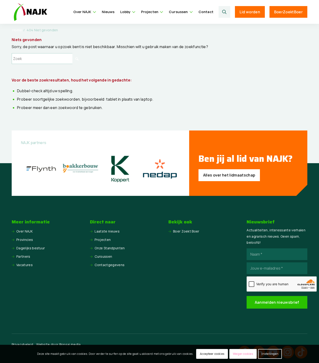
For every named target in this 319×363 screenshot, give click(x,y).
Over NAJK (24, 231)
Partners (23, 256)
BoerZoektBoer (288, 11)
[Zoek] (224, 12)
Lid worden (250, 11)
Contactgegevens (109, 265)
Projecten (103, 239)
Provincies (24, 239)
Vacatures (24, 265)
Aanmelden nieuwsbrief (277, 302)
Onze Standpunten (110, 248)
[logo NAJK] (30, 12)
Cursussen (103, 256)
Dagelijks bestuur (30, 248)
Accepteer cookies (212, 354)
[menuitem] (85, 12)
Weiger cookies (243, 354)
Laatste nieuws (107, 231)
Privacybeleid (22, 344)
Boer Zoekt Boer (186, 231)
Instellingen (270, 354)
